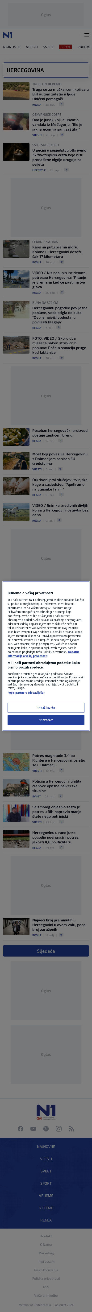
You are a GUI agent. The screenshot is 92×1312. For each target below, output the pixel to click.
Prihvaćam (46, 720)
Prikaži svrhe (46, 708)
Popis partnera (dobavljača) (26, 692)
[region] (46, 656)
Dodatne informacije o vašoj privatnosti (43, 654)
